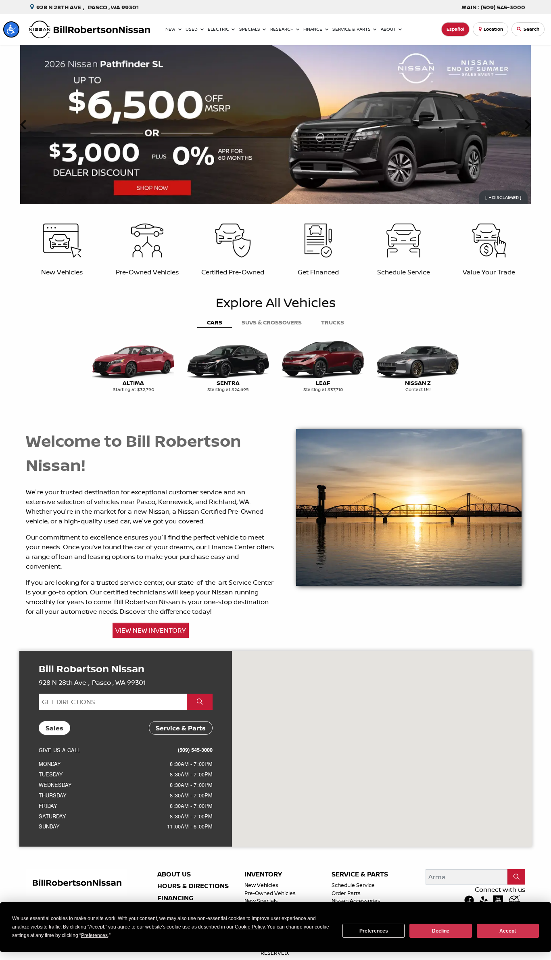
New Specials (261, 900)
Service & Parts (360, 874)
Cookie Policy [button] (250, 927)
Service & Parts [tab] (181, 728)
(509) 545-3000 (195, 749)
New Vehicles (261, 885)
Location (493, 29)
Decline (440, 931)
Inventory (263, 874)
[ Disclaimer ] (503, 197)
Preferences (373, 931)
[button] (11, 29)
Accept (507, 931)
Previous (23, 125)
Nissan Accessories (356, 900)
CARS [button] (214, 322)
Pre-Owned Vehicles (270, 893)
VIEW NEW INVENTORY (150, 630)
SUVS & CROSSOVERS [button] (272, 322)
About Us (174, 874)
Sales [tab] (54, 728)
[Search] (516, 877)
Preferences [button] (94, 935)
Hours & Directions (193, 886)
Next (527, 125)
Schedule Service (353, 885)
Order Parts (346, 893)
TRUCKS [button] (332, 322)
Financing (175, 898)
